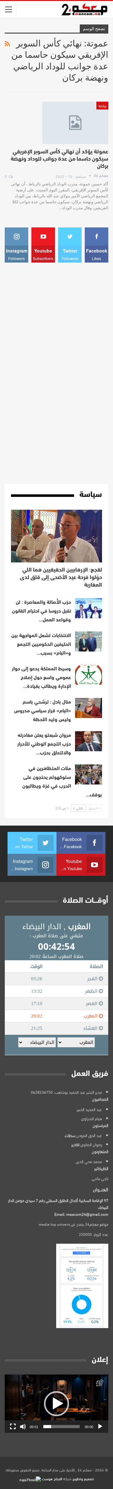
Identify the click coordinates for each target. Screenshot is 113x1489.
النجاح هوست (51, 1478)
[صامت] (23, 1426)
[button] (56, 1403)
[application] (56, 1404)
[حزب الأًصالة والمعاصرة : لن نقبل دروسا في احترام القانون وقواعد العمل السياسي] (88, 608)
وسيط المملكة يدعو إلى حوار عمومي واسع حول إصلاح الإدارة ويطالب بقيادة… (41, 678)
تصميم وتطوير (83, 1478)
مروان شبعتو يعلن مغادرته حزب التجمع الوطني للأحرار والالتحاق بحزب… (44, 744)
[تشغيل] (100, 1426)
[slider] (61, 1426)
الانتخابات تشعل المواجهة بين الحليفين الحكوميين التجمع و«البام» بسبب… (41, 644)
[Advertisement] (56, 373)
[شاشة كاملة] (13, 1426)
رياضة (102, 105)
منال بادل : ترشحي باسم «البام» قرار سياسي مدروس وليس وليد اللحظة (42, 711)
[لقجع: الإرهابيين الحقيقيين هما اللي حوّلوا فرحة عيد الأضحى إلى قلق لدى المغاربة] (56, 536)
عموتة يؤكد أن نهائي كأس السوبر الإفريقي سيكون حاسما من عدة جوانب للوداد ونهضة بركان (59, 159)
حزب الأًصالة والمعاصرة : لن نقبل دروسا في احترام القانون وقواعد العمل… (41, 611)
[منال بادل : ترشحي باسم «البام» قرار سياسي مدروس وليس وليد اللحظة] (88, 708)
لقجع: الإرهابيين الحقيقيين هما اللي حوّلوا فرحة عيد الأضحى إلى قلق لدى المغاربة (61, 577)
